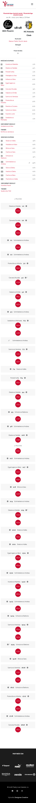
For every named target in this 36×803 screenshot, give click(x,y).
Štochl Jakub (22, 41)
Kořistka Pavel (6, 185)
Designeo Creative (21, 797)
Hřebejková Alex (11, 75)
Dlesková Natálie (11, 68)
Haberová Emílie (11, 93)
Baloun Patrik (13, 41)
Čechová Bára (10, 175)
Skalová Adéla (11, 141)
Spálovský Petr (6, 191)
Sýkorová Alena (11, 110)
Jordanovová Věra (7, 126)
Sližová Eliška (10, 168)
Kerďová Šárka (11, 171)
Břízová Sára (10, 148)
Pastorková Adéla (12, 179)
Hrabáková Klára (11, 144)
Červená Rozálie (11, 89)
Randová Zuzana (11, 106)
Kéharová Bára (11, 79)
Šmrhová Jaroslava (7, 132)
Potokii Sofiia (10, 72)
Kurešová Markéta (12, 64)
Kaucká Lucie (10, 114)
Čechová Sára (10, 152)
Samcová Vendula (12, 96)
